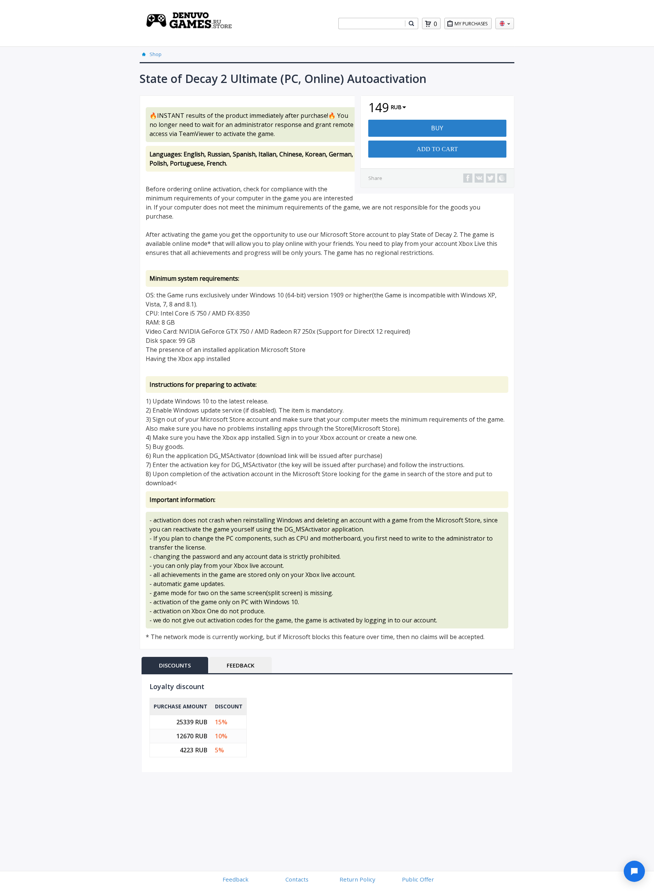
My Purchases (471, 23)
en (504, 23)
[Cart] (428, 24)
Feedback (240, 665)
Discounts (175, 665)
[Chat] (634, 871)
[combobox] (371, 23)
